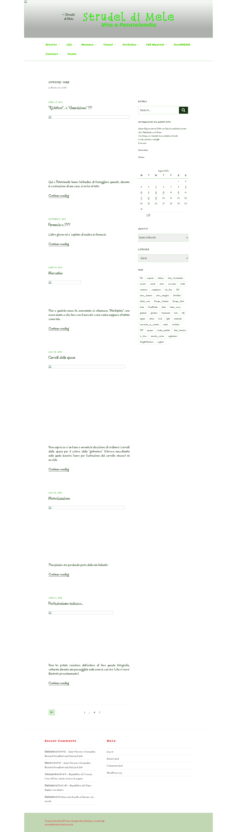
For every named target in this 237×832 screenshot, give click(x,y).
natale (165, 324)
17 (141, 198)
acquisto (150, 278)
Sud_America (180, 330)
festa (142, 307)
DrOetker (177, 295)
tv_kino (143, 336)
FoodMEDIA (182, 44)
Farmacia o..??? (59, 224)
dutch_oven (145, 301)
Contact (52, 54)
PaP (141, 330)
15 (178, 192)
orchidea (175, 324)
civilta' (182, 283)
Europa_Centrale (161, 301)
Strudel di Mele (129, 16)
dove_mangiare (162, 295)
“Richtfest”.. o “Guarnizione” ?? (70, 107)
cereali (152, 283)
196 (141, 278)
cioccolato (172, 283)
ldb (183, 312)
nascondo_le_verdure (149, 324)
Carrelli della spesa (61, 357)
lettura (151, 318)
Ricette (51, 44)
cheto (161, 283)
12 (156, 192)
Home (72, 54)
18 (148, 198)
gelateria (143, 312)
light (168, 318)
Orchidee (129, 44)
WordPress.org (114, 772)
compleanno (156, 289)
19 (156, 198)
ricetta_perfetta (163, 330)
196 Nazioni (155, 44)
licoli (160, 318)
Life (69, 44)
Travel (108, 44)
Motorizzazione (59, 498)
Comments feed (115, 765)
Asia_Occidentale (175, 278)
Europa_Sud (178, 301)
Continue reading (59, 195)
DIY (177, 289)
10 (141, 192)
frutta (164, 307)
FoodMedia (153, 307)
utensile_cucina (157, 336)
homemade (166, 312)
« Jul (148, 214)
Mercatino (55, 273)
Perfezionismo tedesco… (65, 603)
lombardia (178, 318)
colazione (143, 289)
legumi (142, 318)
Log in (110, 751)
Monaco (87, 44)
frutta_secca (175, 307)
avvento (143, 283)
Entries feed (113, 758)
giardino (154, 312)
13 (163, 192)
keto (176, 312)
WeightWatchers (146, 341)
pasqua (150, 330)
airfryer (161, 278)
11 (148, 192)
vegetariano (172, 336)
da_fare (168, 289)
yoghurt (161, 341)
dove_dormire (146, 295)
